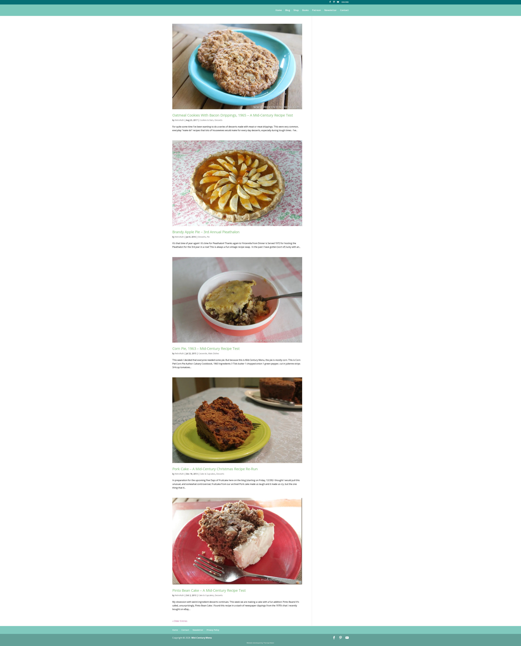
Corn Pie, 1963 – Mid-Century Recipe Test (206, 348)
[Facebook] (330, 2)
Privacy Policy (213, 630)
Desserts (218, 120)
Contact (344, 10)
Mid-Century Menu (201, 637)
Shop (296, 10)
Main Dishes (213, 353)
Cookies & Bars (206, 120)
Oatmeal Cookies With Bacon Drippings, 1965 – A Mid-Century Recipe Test (232, 115)
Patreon (316, 10)
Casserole (202, 353)
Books (305, 10)
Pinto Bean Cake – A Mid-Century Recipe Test (209, 590)
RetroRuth (179, 120)
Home (279, 10)
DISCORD (345, 2)
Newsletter (330, 10)
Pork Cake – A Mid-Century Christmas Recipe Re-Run (215, 468)
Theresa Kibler (268, 643)
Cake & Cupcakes (207, 474)
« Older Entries (179, 621)
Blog (287, 10)
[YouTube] (338, 2)
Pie (208, 237)
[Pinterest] (334, 2)
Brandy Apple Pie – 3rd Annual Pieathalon (205, 231)
